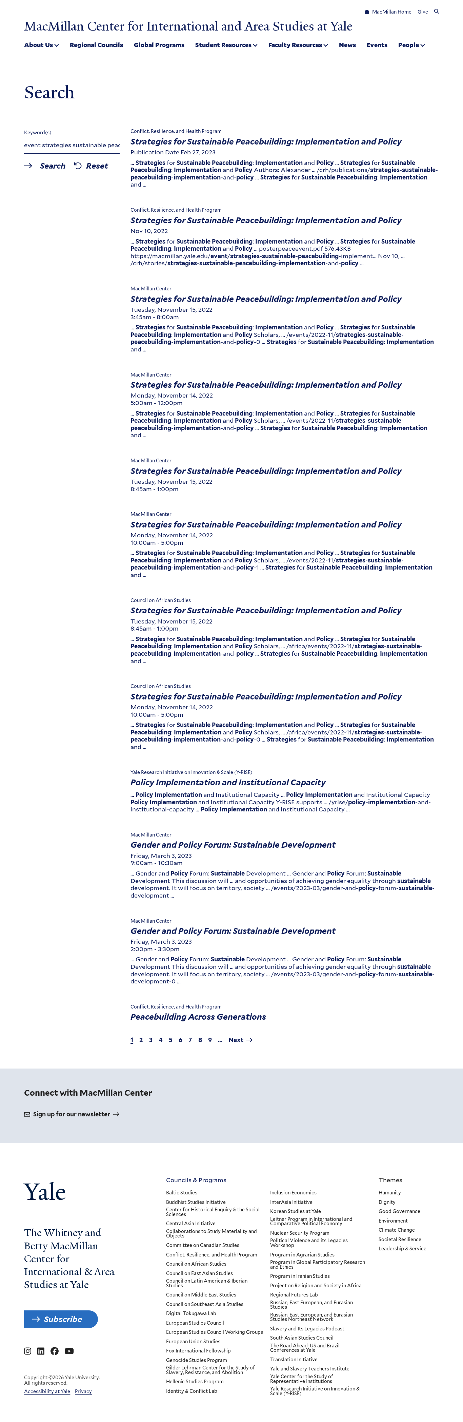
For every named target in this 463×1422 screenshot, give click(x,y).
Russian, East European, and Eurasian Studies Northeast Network (311, 1317)
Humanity (390, 1193)
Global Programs (159, 45)
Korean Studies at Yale (295, 1211)
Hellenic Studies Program (195, 1382)
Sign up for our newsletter (71, 1114)
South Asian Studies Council (302, 1338)
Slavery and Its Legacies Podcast (307, 1329)
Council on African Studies (196, 1264)
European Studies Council (195, 1323)
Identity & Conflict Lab (191, 1391)
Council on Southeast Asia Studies (204, 1304)
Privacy (83, 1391)
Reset (97, 166)
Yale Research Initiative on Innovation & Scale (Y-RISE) (315, 1391)
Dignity (387, 1202)
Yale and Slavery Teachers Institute (309, 1369)
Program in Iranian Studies (300, 1276)
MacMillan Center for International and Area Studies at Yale (188, 26)
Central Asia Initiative (191, 1224)
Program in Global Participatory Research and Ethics (317, 1264)
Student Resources (223, 45)
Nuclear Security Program (299, 1233)
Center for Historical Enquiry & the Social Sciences (213, 1212)
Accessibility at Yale (47, 1391)
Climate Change (397, 1230)
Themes (390, 1180)
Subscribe (63, 1319)
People (408, 45)
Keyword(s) (38, 133)
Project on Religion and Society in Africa (316, 1286)
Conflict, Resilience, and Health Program (211, 1255)
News (347, 45)
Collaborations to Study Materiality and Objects (211, 1233)
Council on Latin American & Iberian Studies (206, 1283)
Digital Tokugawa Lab (191, 1313)
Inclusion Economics (293, 1193)
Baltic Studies (181, 1193)
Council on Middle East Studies (201, 1295)
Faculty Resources (295, 45)
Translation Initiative (294, 1360)
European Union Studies (193, 1342)
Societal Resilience (400, 1239)
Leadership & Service (402, 1249)
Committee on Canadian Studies (202, 1245)
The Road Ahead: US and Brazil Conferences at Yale (305, 1348)
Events (376, 45)
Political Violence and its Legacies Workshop (309, 1243)
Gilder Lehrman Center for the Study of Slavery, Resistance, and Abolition (210, 1370)
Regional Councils (96, 45)
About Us (38, 45)
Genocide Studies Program (196, 1360)
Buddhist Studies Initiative (196, 1202)
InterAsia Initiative (291, 1202)
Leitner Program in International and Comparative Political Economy (311, 1221)
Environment (393, 1221)
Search (53, 166)
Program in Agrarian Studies (302, 1255)
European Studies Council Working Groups (214, 1332)
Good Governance (399, 1211)
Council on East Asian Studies (199, 1273)
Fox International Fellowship (198, 1351)
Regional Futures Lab (294, 1295)
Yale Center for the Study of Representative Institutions (301, 1379)
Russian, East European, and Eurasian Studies (311, 1305)
